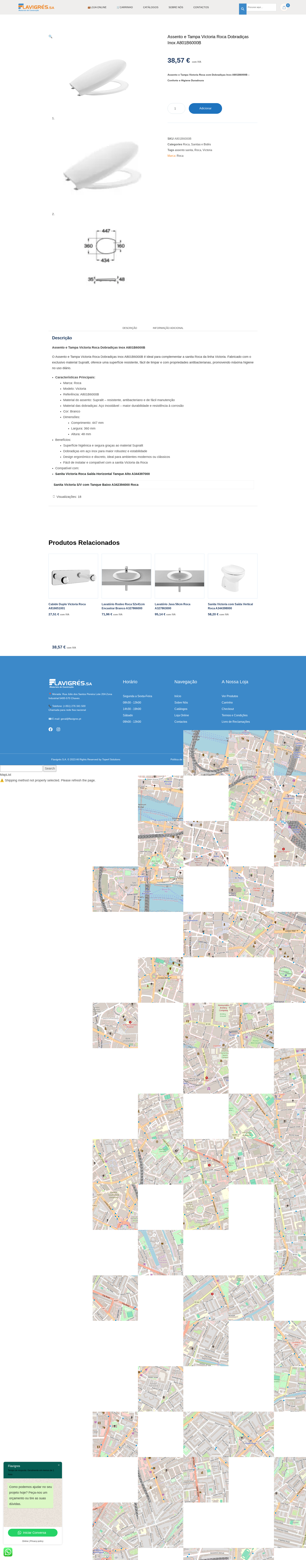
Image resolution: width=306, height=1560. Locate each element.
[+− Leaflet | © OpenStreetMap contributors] (211, 780)
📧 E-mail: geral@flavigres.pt (65, 718)
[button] (50, 36)
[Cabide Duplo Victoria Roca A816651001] (73, 576)
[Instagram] (58, 729)
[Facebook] (51, 729)
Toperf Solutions (111, 759)
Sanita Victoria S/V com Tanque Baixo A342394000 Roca (96, 484)
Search (50, 768)
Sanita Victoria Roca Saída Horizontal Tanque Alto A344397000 (102, 474)
